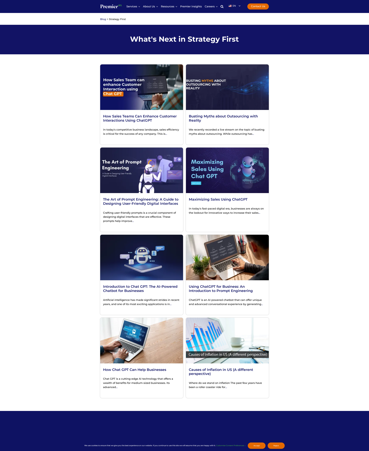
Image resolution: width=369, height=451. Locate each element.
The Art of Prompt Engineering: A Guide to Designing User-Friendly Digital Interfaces (140, 201)
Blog (103, 19)
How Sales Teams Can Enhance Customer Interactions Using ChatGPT (140, 118)
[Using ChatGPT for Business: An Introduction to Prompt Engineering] (227, 236)
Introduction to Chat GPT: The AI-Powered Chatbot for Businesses (140, 288)
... (166, 133)
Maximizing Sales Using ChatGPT (218, 199)
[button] (222, 6)
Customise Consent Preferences (230, 445)
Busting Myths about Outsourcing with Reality (223, 118)
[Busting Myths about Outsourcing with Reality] (227, 66)
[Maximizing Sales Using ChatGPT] (227, 149)
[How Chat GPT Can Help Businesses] (141, 319)
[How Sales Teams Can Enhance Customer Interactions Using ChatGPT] (141, 66)
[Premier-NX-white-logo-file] (111, 4)
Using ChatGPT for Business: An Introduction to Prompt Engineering (221, 288)
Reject (276, 446)
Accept (257, 446)
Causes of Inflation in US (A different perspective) (221, 372)
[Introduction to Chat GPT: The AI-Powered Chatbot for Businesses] (141, 236)
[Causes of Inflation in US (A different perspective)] (227, 319)
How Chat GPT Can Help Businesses (134, 370)
